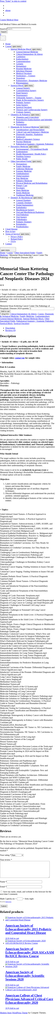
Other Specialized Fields (21, 161)
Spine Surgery (22, 105)
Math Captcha (6, 899)
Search (3, 29)
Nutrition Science (23, 156)
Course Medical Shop (9, 20)
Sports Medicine (23, 193)
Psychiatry (20, 188)
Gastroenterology (23, 61)
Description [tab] (10, 328)
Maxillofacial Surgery (25, 210)
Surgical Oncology (24, 107)
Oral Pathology (22, 215)
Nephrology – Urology (25, 76)
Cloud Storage (11, 229)
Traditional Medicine (25, 195)
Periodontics (21, 224)
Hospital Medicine (24, 68)
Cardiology (20, 56)
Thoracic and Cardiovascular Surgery (32, 110)
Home (8, 44)
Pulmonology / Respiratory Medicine (31, 80)
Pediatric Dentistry (24, 222)
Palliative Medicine (24, 181)
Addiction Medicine (24, 169)
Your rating (5, 855)
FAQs (13, 241)
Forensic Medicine (24, 171)
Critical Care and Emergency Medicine (32, 132)
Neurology (20, 78)
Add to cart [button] (14, 938)
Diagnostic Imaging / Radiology (29, 134)
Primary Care (21, 185)
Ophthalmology (22, 173)
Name (3, 882)
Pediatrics (20, 122)
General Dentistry (23, 200)
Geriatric (19, 64)
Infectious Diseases (24, 71)
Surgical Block (17, 85)
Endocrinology (22, 59)
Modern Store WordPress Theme (14, 1013)
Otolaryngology (22, 176)
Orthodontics (21, 219)
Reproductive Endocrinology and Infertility (34, 120)
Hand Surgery (22, 93)
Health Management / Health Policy (31, 154)
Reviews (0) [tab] (10, 330)
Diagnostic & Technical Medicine (25, 127)
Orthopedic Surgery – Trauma (28, 98)
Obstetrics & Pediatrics (20, 114)
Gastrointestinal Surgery (26, 90)
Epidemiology (22, 151)
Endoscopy (20, 137)
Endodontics (21, 207)
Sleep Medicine (22, 190)
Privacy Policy (17, 236)
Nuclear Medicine (23, 141)
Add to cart (5, 311)
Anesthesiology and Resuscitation (30, 130)
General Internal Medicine (27, 52)
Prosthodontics (22, 226)
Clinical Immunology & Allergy (29, 54)
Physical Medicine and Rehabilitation (31, 183)
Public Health (22, 159)
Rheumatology (22, 83)
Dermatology (21, 164)
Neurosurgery (22, 95)
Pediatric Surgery (23, 102)
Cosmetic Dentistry (24, 203)
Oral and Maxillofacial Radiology (30, 212)
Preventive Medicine (19, 146)
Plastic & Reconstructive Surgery (30, 100)
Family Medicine (23, 166)
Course (8, 46)
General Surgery (23, 88)
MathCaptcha (8, 901)
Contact (8, 244)
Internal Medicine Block (21, 49)
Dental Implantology (24, 205)
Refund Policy (17, 239)
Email (3, 886)
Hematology (21, 66)
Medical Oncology (24, 73)
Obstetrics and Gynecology (27, 117)
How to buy (10, 231)
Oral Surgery (21, 217)
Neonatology (21, 124)
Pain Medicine (22, 178)
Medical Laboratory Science (28, 139)
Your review (6, 860)
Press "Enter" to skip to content (13, 1)
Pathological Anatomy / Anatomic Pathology (35, 144)
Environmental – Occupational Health (32, 149)
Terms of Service (12, 234)
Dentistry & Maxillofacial (21, 197)
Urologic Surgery (23, 112)
